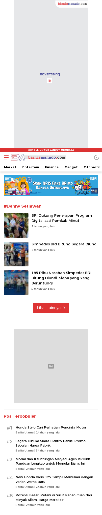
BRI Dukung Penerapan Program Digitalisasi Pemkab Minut (61, 218)
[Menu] (5, 157)
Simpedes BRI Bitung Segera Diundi (64, 244)
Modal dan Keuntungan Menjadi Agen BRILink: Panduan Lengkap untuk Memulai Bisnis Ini (53, 461)
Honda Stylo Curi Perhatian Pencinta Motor (51, 427)
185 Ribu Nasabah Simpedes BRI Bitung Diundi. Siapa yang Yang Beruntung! (61, 278)
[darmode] (96, 157)
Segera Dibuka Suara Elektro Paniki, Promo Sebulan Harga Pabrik (51, 443)
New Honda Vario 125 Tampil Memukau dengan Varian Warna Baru (54, 479)
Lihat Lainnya (49, 308)
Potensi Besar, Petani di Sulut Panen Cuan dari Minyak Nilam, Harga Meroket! (54, 497)
